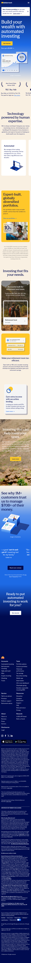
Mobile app (19, 678)
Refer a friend (20, 719)
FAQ (17, 705)
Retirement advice (6, 703)
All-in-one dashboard (22, 683)
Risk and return (21, 708)
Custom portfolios (21, 666)
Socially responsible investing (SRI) (22, 689)
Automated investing (7, 664)
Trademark (24, 917)
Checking (4, 678)
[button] (28, 3)
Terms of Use (10, 917)
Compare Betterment (19, 699)
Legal (3, 730)
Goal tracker (20, 680)
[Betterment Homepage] (6, 3)
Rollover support (6, 701)
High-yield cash (5, 671)
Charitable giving (21, 685)
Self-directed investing (5, 667)
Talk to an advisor (6, 696)
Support (18, 703)
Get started (6, 43)
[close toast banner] (28, 11)
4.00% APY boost (21, 716)
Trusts (3, 680)
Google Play (15, 576)
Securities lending (21, 675)
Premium (4, 698)
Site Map (3, 917)
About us (4, 716)
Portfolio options (21, 664)
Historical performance (20, 670)
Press (3, 721)
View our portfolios (9, 218)
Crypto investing (6, 675)
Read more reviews (15, 568)
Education (19, 696)
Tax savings (19, 673)
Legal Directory (4, 919)
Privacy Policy (17, 917)
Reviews (3, 719)
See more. (17, 95)
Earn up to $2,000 (6, 48)
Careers (3, 723)
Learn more (16, 13)
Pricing (18, 710)
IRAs (2, 673)
